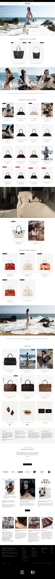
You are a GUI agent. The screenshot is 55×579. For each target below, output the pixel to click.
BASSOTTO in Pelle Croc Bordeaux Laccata (47, 119)
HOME (3, 3)
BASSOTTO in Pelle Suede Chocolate (21, 118)
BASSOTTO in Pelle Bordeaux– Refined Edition (8, 140)
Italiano (42, 3)
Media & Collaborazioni (25, 557)
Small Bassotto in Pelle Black (47, 161)
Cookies (42, 551)
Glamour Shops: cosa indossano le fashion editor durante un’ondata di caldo (8, 502)
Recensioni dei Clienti (24, 551)
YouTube (52, 553)
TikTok (51, 551)
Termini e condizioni (43, 552)
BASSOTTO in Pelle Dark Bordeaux (21, 161)
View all (27, 510)
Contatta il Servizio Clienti (35, 551)
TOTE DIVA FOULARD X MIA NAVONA (10, 300)
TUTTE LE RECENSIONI (27, 464)
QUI (6, 437)
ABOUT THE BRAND (16, 3)
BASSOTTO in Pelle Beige (34, 118)
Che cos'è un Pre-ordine (34, 556)
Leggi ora (32, 1)
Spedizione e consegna (34, 552)
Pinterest (52, 552)
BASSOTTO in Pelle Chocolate (8, 118)
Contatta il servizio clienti (10, 556)
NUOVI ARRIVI (10, 3)
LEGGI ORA (49, 538)
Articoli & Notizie (24, 552)
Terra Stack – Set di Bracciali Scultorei (27, 422)
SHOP (6, 3)
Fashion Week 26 (24, 553)
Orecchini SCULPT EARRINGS (10, 422)
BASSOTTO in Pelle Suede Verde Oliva (34, 161)
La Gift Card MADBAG (45, 422)
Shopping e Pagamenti (34, 553)
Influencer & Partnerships (25, 556)
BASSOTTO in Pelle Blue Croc (8, 161)
